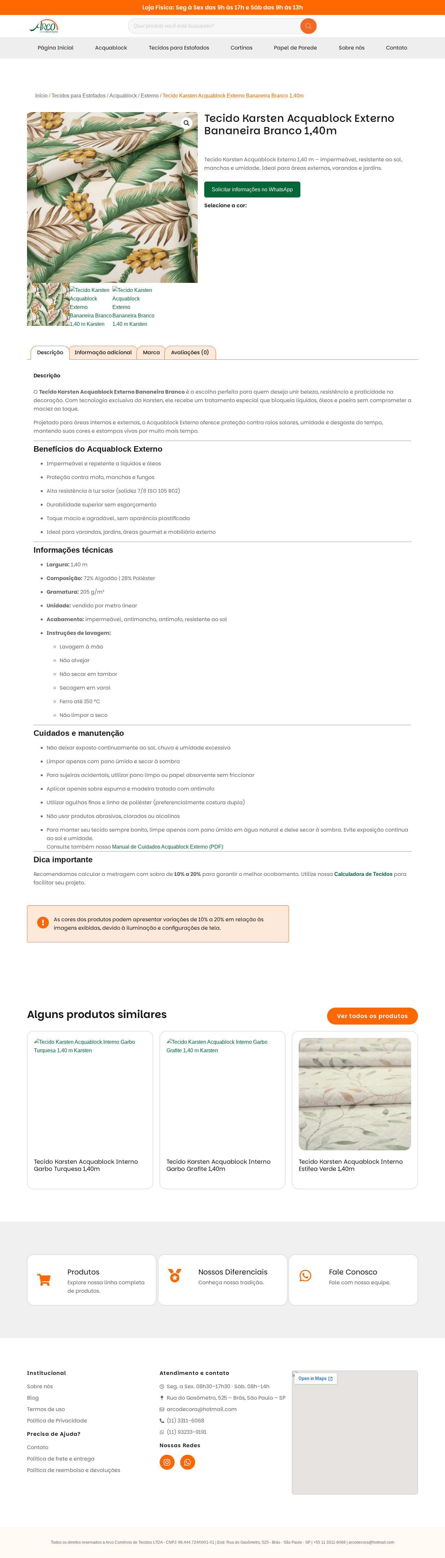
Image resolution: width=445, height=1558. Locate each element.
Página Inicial (56, 47)
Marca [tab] (151, 352)
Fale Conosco (353, 1272)
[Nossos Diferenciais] (174, 1275)
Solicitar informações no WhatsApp (252, 189)
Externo (150, 95)
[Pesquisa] (308, 26)
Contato (396, 47)
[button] (187, 123)
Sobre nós (352, 47)
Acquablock (111, 47)
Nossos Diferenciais (232, 1272)
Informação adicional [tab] (103, 352)
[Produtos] (43, 1280)
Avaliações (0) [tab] (190, 352)
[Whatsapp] (187, 1462)
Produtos (83, 1272)
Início (41, 95)
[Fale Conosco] (305, 1275)
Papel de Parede (295, 47)
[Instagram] (167, 1462)
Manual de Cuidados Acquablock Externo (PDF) (167, 847)
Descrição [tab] (50, 352)
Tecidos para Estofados (179, 47)
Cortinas (241, 47)
